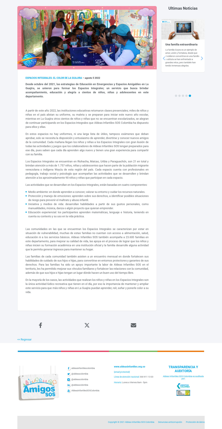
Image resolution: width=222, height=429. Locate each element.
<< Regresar (24, 339)
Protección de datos (195, 422)
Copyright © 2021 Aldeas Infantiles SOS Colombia (131, 422)
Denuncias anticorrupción (170, 422)
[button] (176, 96)
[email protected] (122, 372)
